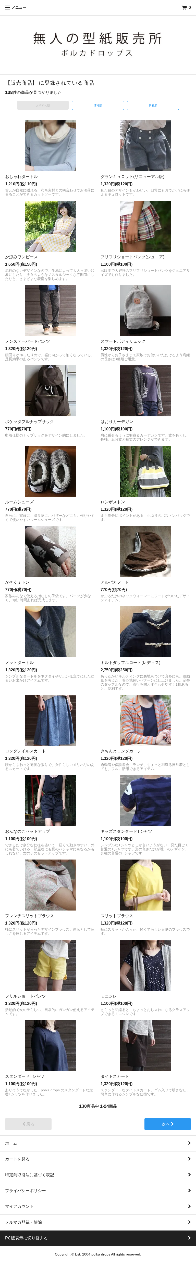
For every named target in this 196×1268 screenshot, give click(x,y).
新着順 (153, 105)
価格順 (98, 105)
